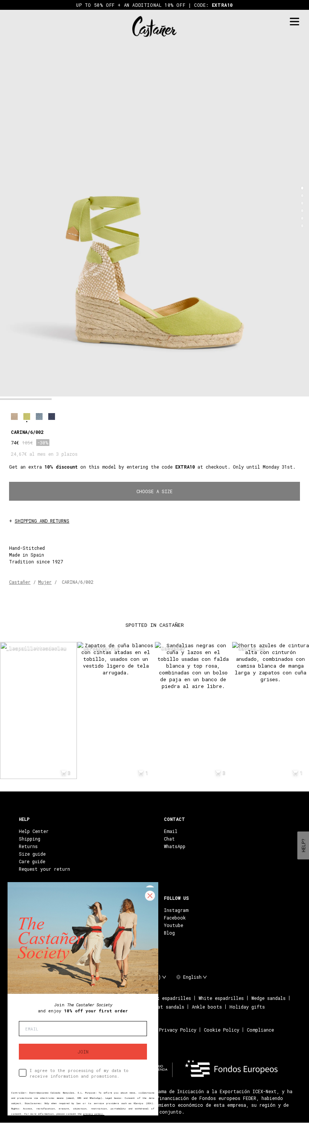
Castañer (20, 582)
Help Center (34, 831)
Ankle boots (207, 1007)
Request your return (44, 869)
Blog (169, 933)
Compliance (260, 1030)
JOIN (83, 1052)
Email (170, 831)
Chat (169, 839)
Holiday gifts (247, 1007)
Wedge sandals (268, 998)
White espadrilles (221, 998)
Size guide (32, 854)
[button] (302, 188)
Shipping (29, 839)
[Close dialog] (150, 895)
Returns (28, 846)
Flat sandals (168, 1007)
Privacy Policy (177, 1030)
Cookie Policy (221, 1030)
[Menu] (294, 22)
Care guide (32, 861)
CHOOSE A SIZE (154, 491)
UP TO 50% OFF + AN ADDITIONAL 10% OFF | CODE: (154, 5)
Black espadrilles (168, 998)
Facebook (175, 918)
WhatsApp (174, 846)
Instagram (176, 910)
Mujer (45, 582)
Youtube (173, 925)
